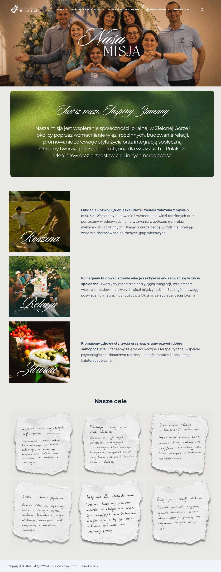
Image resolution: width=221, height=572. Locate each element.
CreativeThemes (88, 566)
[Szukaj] (202, 9)
